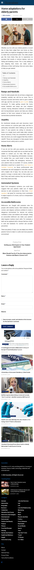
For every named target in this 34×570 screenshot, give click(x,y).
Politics (20, 519)
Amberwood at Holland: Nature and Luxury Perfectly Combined (20, 490)
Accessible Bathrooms (10, 86)
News (4, 368)
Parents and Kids (23, 517)
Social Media (21, 526)
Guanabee (11, 2)
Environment (5, 519)
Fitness (3, 526)
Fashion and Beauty (7, 521)
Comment (4, 274)
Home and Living (6, 539)
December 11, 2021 (6, 399)
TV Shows (21, 537)
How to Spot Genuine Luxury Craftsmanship (18, 483)
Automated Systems (9, 84)
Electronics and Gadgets (8, 514)
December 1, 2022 (17, 15)
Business (5, 344)
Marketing (21, 510)
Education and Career (7, 512)
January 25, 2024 (6, 374)
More (19, 512)
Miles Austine (6, 15)
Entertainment (5, 517)
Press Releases (22, 521)
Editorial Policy (5, 552)
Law (19, 503)
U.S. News (21, 539)
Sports (20, 528)
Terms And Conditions (7, 558)
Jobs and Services (23, 501)
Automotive (4, 503)
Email (3, 304)
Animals (3, 501)
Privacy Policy (5, 555)
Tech (19, 530)
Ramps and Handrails (9, 78)
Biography (4, 505)
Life (19, 505)
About (3, 547)
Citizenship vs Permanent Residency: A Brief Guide (15, 372)
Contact (3, 550)
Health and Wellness (9, 416)
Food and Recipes (6, 528)
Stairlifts (5, 80)
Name (3, 296)
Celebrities (4, 510)
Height (3, 537)
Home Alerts (7, 82)
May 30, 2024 (5, 351)
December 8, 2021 (6, 448)
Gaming (3, 530)
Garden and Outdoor (7, 532)
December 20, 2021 (6, 423)
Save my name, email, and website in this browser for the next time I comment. (17, 320)
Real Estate (21, 523)
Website (3, 311)
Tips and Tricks (22, 532)
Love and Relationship (24, 508)
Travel (20, 535)
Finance (5, 440)
